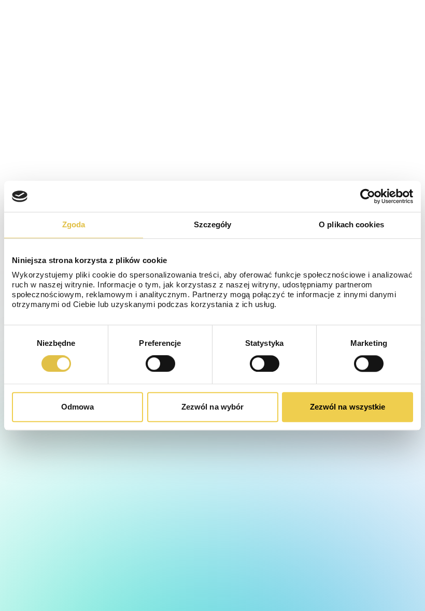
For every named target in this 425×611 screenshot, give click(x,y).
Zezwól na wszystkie (348, 406)
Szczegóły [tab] (213, 224)
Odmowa (77, 406)
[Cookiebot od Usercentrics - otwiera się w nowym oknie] (367, 196)
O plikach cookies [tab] (351, 224)
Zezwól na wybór (212, 406)
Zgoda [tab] (74, 224)
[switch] (160, 363)
